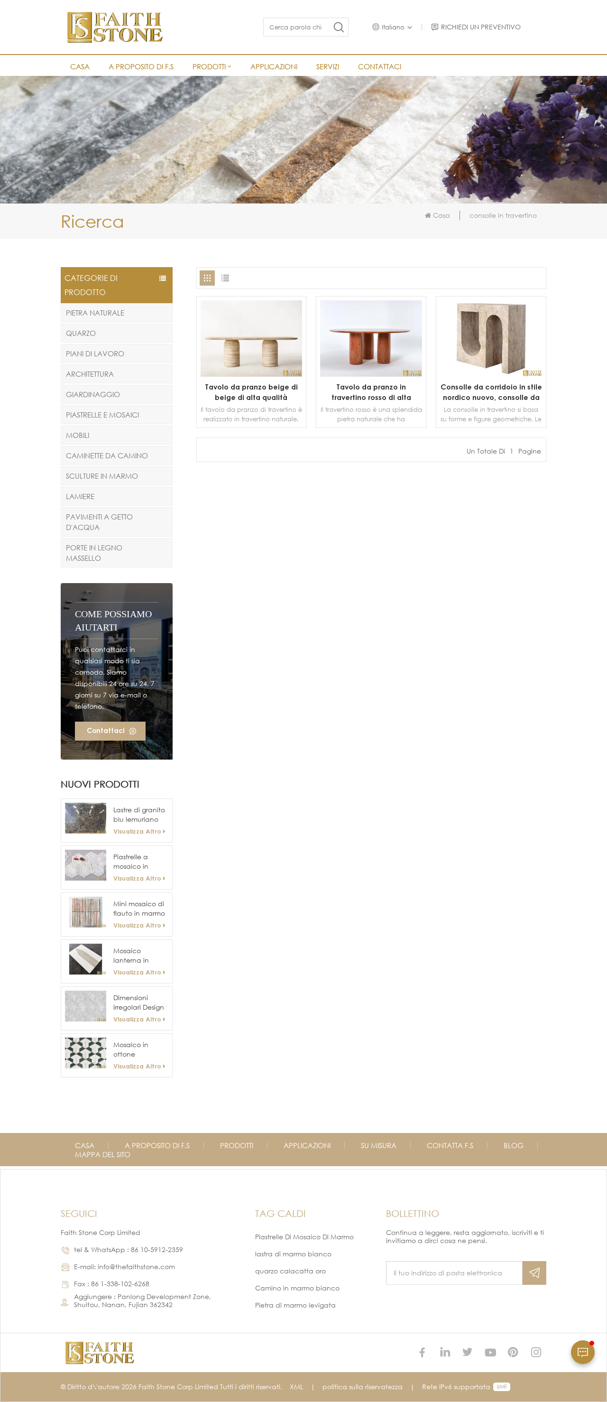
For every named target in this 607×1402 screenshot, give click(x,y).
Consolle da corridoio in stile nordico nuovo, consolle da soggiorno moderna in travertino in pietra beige (491, 392)
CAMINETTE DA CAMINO (107, 455)
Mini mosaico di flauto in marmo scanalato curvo (140, 909)
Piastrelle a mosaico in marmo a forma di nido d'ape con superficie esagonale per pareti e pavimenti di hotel (138, 862)
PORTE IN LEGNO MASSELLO (94, 552)
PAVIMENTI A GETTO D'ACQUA (99, 521)
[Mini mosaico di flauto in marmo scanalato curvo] (85, 912)
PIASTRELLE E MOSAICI (102, 414)
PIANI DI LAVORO (95, 353)
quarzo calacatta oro (290, 1271)
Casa (80, 66)
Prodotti (209, 66)
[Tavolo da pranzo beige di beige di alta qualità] (252, 374)
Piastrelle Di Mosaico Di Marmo (304, 1237)
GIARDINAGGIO (93, 394)
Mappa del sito (102, 1154)
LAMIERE (80, 496)
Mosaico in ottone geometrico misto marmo (134, 1049)
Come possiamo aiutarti (113, 620)
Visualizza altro (137, 831)
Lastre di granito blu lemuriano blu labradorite (139, 815)
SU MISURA (378, 1145)
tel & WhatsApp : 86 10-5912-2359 (128, 1249)
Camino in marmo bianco (297, 1288)
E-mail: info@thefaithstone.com (124, 1267)
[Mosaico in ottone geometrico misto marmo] (85, 1053)
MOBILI (77, 435)
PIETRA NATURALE (95, 312)
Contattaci (379, 66)
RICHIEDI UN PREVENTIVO (481, 27)
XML (296, 1387)
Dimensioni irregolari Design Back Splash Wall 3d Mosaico (140, 1002)
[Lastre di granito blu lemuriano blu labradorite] (85, 818)
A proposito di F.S (141, 66)
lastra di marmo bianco (293, 1254)
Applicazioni (273, 66)
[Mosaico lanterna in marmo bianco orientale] (85, 959)
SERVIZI (327, 66)
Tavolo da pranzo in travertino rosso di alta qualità (371, 392)
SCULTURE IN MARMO (102, 476)
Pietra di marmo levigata (295, 1305)
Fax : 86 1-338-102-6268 (111, 1284)
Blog (514, 1145)
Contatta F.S (450, 1145)
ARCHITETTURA (90, 374)
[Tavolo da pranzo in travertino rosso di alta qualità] (371, 374)
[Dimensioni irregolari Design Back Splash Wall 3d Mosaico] (85, 1006)
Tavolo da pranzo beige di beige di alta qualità (251, 391)
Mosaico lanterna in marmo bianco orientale (137, 956)
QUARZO (81, 333)
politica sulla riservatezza (362, 1387)
